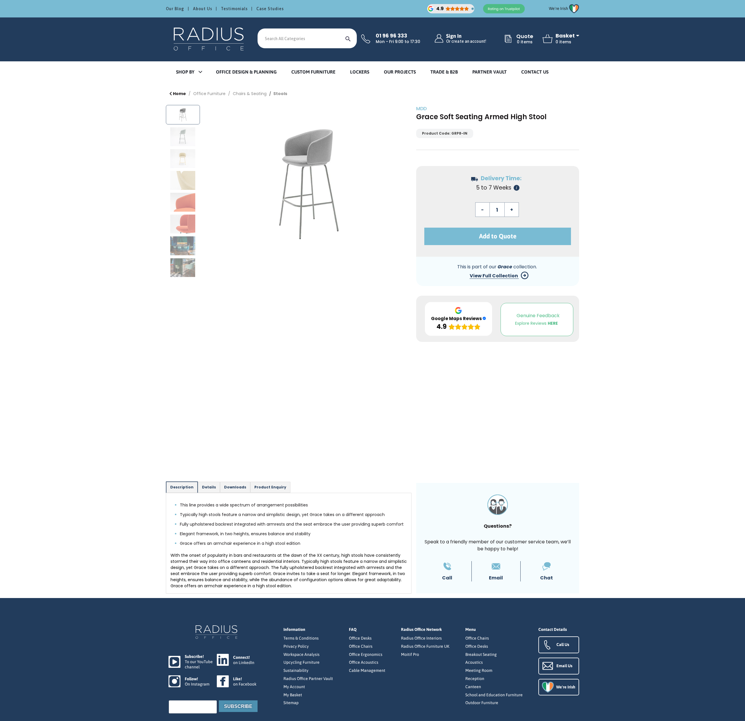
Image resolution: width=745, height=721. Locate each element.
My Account (294, 686)
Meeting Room (478, 670)
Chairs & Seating (250, 94)
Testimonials (234, 8)
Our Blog (175, 8)
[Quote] (508, 39)
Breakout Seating (481, 654)
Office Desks (360, 638)
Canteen (473, 686)
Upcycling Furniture (301, 662)
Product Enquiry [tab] (270, 487)
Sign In (466, 38)
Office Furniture (209, 94)
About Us (202, 8)
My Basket (292, 695)
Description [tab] (182, 487)
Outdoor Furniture (481, 702)
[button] (188, 72)
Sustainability (295, 670)
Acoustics (474, 662)
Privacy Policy (296, 646)
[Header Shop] (209, 38)
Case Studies (270, 8)
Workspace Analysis (301, 654)
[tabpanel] (288, 543)
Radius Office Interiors (421, 638)
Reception (474, 678)
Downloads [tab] (235, 487)
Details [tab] (209, 487)
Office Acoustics (363, 662)
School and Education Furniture (494, 695)
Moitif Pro (410, 654)
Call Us (562, 644)
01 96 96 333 (391, 36)
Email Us (564, 665)
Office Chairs (360, 646)
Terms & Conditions (301, 638)
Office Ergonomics (365, 654)
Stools (280, 94)
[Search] (348, 38)
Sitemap (291, 702)
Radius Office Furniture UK (425, 646)
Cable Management (367, 670)
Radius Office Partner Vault (308, 678)
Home (179, 94)
